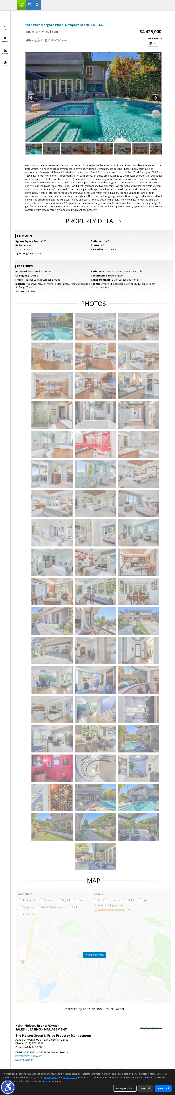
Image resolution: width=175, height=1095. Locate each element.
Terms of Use (70, 1077)
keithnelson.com (24, 1059)
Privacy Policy (51, 1077)
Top (5, 29)
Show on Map (96, 954)
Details (5, 41)
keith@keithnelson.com (28, 1056)
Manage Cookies (125, 1088)
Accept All (163, 1088)
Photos (5, 54)
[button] (7, 1087)
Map (5, 66)
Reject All (145, 1088)
